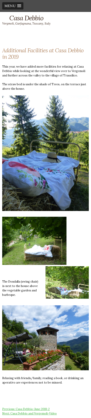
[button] (12, 6)
